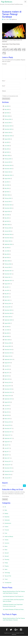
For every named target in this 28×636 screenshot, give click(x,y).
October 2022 (8, 241)
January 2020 (8, 346)
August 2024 (7, 178)
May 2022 (7, 254)
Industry (6, 539)
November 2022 (8, 237)
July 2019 (7, 366)
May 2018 (7, 412)
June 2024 (7, 185)
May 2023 (7, 218)
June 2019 (7, 369)
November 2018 (8, 392)
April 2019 (7, 376)
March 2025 (7, 155)
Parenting (7, 559)
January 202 (7, 477)
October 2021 (8, 277)
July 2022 (7, 247)
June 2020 (7, 329)
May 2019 (7, 372)
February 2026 (8, 119)
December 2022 (8, 234)
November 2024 (8, 168)
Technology (7, 572)
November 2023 (8, 208)
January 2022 (8, 267)
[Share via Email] (23, 49)
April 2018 (7, 415)
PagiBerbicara (14, 19)
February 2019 (8, 382)
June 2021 (7, 290)
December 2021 (8, 270)
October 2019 (8, 356)
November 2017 (8, 431)
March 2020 (7, 339)
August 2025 (7, 139)
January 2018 (8, 425)
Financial (7, 530)
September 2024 (8, 175)
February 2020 (8, 343)
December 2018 (8, 389)
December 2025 (8, 126)
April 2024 (7, 191)
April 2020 (7, 336)
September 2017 (8, 438)
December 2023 (8, 204)
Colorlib (17, 633)
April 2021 (7, 297)
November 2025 (8, 129)
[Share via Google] (8, 49)
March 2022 (7, 260)
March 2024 (7, 195)
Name (4, 80)
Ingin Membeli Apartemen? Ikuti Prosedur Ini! (13, 596)
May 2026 (7, 109)
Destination (7, 520)
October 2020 (8, 316)
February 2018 (8, 422)
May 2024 (7, 188)
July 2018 (7, 405)
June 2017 (7, 448)
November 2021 (8, 274)
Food (6, 533)
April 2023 (7, 221)
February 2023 (8, 228)
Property (7, 566)
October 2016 (8, 474)
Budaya (6, 513)
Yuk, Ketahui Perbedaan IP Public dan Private (13, 609)
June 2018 (7, 408)
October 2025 (8, 132)
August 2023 (7, 211)
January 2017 (8, 464)
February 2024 (8, 198)
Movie (6, 546)
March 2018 (7, 418)
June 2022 (7, 251)
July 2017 (7, 445)
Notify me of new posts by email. (10, 96)
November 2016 (8, 471)
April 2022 (7, 257)
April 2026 (7, 112)
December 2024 (8, 165)
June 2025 (7, 145)
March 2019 (7, 379)
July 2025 (7, 142)
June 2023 (7, 214)
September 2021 (8, 280)
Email (3, 86)
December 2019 (8, 349)
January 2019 (8, 385)
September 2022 (8, 244)
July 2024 (7, 182)
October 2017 (8, 435)
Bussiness (7, 516)
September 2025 (8, 135)
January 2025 (8, 162)
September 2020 (8, 320)
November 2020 (8, 313)
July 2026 (7, 106)
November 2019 (8, 353)
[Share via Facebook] (4, 49)
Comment (4, 64)
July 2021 (7, 287)
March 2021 (7, 300)
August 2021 (7, 283)
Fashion (6, 526)
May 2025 (7, 149)
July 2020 (7, 326)
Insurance (7, 543)
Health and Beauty (9, 536)
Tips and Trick (8, 576)
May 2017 (7, 451)
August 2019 (7, 362)
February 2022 (8, 264)
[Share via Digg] (4, 52)
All (5, 507)
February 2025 (8, 158)
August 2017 (7, 441)
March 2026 (7, 116)
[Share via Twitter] (11, 49)
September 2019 (8, 359)
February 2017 (8, 461)
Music (6, 549)
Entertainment (8, 523)
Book (6, 510)
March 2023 (7, 224)
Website (4, 91)
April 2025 (7, 152)
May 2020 (7, 333)
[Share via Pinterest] (15, 49)
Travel (6, 579)
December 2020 (8, 310)
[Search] (24, 485)
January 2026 (8, 122)
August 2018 (7, 402)
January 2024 (8, 201)
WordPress (14, 634)
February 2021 (8, 303)
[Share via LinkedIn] (19, 49)
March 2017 (7, 458)
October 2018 (8, 395)
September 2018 (8, 399)
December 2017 (8, 428)
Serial (6, 569)
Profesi (6, 562)
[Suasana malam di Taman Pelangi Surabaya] (14, 31)
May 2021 (7, 293)
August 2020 (7, 323)
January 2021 (8, 306)
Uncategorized (8, 582)
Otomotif (7, 553)
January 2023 (8, 231)
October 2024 (8, 172)
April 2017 (7, 455)
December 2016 (8, 468)
